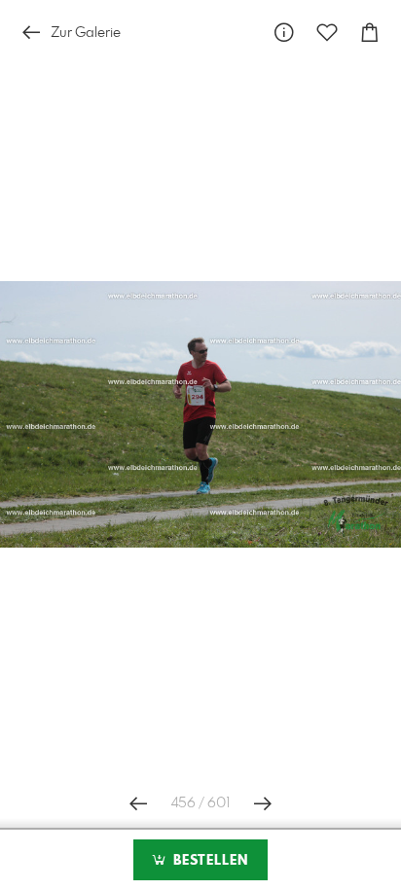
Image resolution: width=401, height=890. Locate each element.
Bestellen (208, 861)
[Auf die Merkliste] (327, 32)
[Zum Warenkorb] (370, 32)
